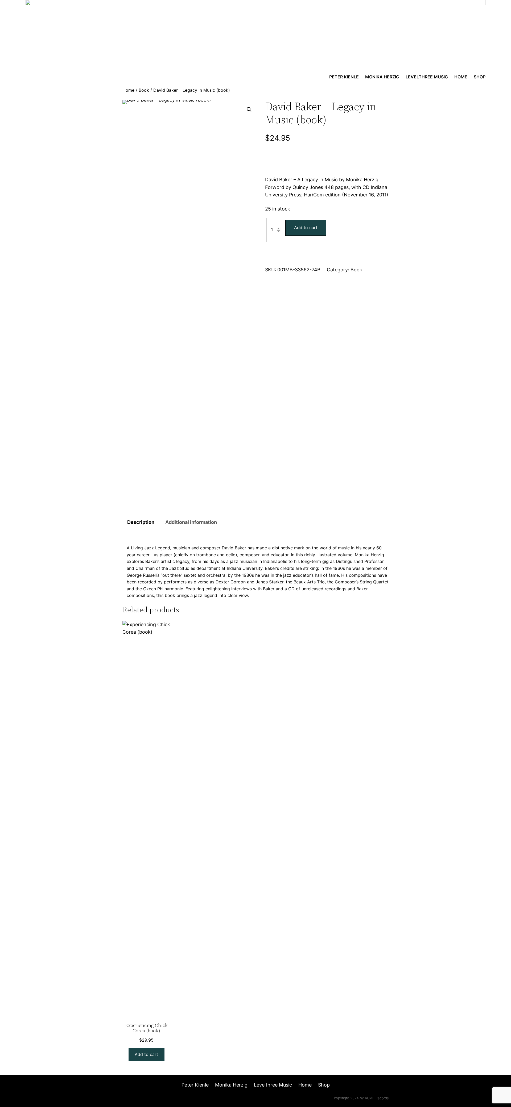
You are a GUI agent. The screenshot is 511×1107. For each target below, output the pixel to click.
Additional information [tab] (191, 522)
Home (128, 90)
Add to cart (306, 227)
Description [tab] (140, 522)
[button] (249, 109)
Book (144, 90)
